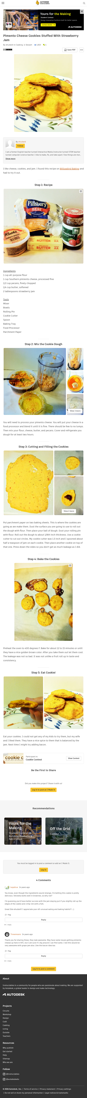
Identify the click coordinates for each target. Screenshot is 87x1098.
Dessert (29, 45)
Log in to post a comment (43, 969)
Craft (5, 1021)
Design (6, 1018)
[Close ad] (82, 11)
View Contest (73, 758)
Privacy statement (47, 1089)
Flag (9, 915)
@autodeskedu (12, 1079)
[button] (3, 3)
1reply (8, 925)
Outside (6, 1032)
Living (5, 1029)
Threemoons (15, 934)
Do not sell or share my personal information (24, 1093)
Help (5, 1055)
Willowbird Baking (69, 168)
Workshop (7, 1014)
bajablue (14, 887)
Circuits (6, 1011)
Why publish (8, 1048)
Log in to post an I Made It (43, 789)
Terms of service (31, 1089)
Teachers (6, 1036)
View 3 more (75, 411)
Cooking (19, 45)
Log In (43, 869)
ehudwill (9, 45)
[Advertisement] (43, 19)
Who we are (8, 1062)
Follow (20, 146)
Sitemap (6, 1058)
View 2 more (69, 511)
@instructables (12, 1074)
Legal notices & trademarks (56, 1093)
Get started (7, 1051)
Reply (43, 919)
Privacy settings (64, 1089)
